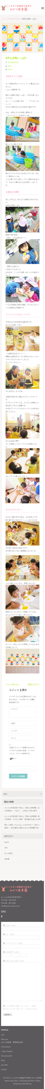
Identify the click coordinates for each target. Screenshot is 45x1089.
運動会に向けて (33, 684)
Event (10, 69)
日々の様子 (8, 853)
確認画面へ (7, 1014)
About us (4, 1039)
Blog (3, 1060)
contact (4, 1069)
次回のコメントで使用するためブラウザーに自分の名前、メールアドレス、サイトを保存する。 (22, 750)
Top (2, 1035)
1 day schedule (6, 1051)
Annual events (6, 1056)
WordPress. (27, 1084)
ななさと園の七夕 (12, 684)
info (6, 848)
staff (9, 66)
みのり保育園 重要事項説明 (12, 1042)
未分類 (6, 859)
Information (6, 1047)
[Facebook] (1, 916)
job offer (4, 1065)
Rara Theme (35, 1081)
